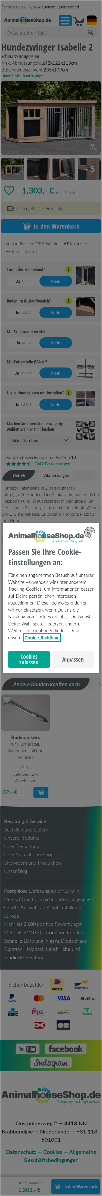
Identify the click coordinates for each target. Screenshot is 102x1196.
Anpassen (73, 659)
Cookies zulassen (29, 659)
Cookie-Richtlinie (42, 637)
